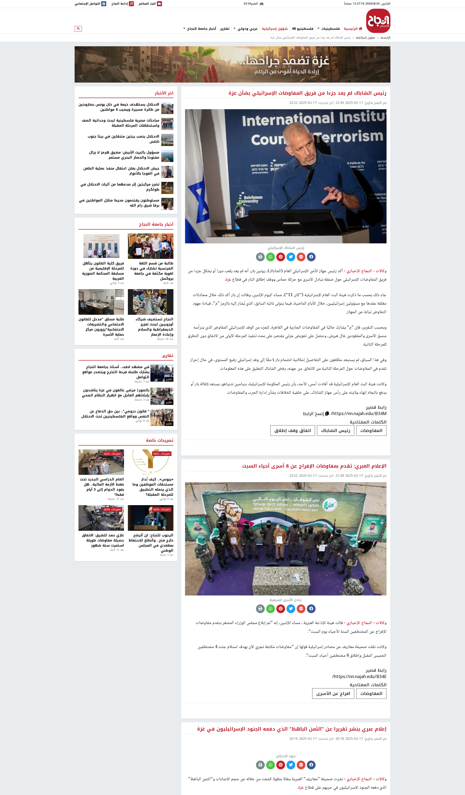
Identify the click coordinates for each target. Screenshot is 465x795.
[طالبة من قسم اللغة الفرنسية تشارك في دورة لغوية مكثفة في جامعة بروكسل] (150, 246)
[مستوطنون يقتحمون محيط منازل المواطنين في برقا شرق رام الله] (167, 204)
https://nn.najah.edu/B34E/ (359, 676)
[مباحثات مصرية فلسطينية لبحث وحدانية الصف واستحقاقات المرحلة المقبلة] (167, 124)
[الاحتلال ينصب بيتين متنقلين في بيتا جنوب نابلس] (167, 140)
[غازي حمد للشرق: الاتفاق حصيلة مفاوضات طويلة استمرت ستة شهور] (101, 518)
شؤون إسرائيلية (275, 29)
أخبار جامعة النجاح (201, 29)
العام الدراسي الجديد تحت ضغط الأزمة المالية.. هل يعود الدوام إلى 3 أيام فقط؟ (102, 487)
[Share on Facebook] (311, 257)
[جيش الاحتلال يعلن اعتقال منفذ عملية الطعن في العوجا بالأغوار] (167, 172)
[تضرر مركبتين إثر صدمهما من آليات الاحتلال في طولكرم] (167, 188)
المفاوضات (371, 430)
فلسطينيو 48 (302, 29)
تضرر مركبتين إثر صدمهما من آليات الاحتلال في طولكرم (119, 187)
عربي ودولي (247, 29)
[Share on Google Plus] (301, 257)
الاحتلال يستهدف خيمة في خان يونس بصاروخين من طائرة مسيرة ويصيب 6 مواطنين (118, 107)
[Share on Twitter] (291, 257)
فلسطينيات (330, 29)
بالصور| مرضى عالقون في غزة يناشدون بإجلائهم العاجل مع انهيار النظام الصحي (115, 393)
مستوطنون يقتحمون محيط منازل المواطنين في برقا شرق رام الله (119, 203)
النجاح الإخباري (378, 21)
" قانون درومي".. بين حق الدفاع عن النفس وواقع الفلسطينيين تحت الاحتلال (115, 414)
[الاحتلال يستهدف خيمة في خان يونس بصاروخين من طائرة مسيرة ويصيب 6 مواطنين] (167, 108)
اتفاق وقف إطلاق (292, 430)
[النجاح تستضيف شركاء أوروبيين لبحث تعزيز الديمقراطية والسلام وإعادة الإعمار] (150, 302)
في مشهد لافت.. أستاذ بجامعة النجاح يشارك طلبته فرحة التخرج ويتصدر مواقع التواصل (115, 372)
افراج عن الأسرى (333, 693)
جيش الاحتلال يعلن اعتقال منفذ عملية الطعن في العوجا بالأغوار (121, 171)
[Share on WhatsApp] (270, 257)
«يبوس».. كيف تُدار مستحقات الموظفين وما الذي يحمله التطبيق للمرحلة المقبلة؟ (152, 487)
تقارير (224, 29)
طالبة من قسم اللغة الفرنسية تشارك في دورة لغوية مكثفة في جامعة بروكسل (151, 271)
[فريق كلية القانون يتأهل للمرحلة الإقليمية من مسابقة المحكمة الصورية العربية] (101, 246)
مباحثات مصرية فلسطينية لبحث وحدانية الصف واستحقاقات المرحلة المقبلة (120, 123)
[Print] (260, 257)
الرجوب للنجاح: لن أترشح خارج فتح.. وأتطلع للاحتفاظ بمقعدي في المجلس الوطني (151, 543)
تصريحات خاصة (159, 441)
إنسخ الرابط (314, 413)
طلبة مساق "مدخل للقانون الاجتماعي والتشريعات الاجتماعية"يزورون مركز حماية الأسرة (101, 327)
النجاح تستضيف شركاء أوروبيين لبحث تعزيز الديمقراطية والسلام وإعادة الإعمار (154, 327)
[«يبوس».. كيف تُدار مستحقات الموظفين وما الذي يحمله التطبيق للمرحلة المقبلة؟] (150, 462)
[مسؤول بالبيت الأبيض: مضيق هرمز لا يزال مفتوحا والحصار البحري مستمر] (167, 156)
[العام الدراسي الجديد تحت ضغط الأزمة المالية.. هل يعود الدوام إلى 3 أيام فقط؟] (101, 462)
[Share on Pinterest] (280, 257)
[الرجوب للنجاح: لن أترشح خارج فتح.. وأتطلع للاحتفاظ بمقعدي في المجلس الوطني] (150, 518)
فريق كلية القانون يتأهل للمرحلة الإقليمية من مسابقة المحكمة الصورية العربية (103, 271)
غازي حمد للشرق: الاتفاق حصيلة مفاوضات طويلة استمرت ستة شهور (103, 540)
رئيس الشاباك (335, 430)
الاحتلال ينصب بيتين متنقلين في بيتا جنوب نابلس (123, 139)
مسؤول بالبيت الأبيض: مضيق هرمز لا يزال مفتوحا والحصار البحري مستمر (124, 155)
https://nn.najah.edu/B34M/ (359, 413)
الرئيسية (385, 37)
